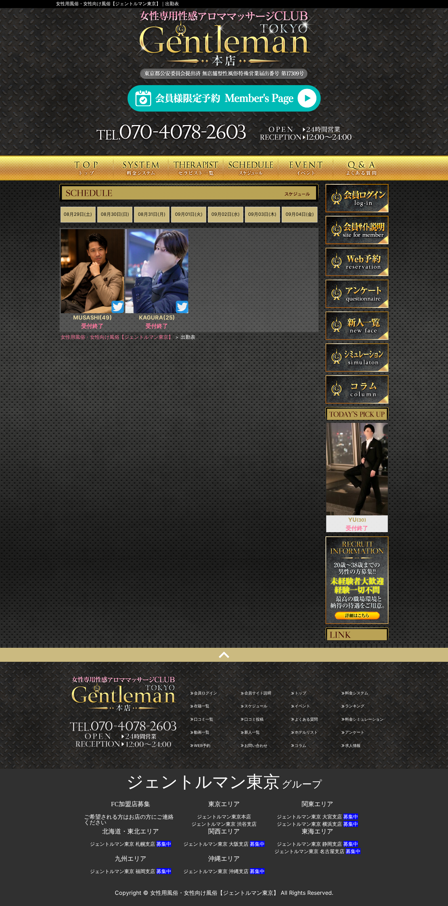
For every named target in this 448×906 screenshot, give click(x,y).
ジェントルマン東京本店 (224, 816)
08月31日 (152, 214)
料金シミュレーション (364, 719)
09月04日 (300, 214)
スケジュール (255, 705)
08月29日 (78, 214)
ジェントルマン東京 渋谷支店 (224, 824)
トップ (300, 693)
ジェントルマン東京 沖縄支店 (224, 871)
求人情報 (352, 745)
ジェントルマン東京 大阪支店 (224, 844)
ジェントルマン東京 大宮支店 (317, 816)
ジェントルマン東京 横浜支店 (317, 824)
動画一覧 (201, 732)
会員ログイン (205, 693)
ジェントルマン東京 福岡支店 (130, 871)
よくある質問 (306, 719)
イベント (302, 705)
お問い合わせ (255, 745)
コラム (300, 745)
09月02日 (225, 214)
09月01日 (189, 214)
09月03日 (262, 214)
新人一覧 (252, 732)
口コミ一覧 (203, 719)
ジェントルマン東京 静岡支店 (317, 844)
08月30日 (115, 214)
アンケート (354, 732)
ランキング (354, 705)
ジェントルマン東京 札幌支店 (130, 844)
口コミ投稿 (254, 719)
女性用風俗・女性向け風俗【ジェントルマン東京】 (117, 337)
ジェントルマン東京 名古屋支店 (317, 851)
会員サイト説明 (257, 693)
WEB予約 (202, 745)
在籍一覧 (201, 705)
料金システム (356, 693)
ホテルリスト (306, 732)
